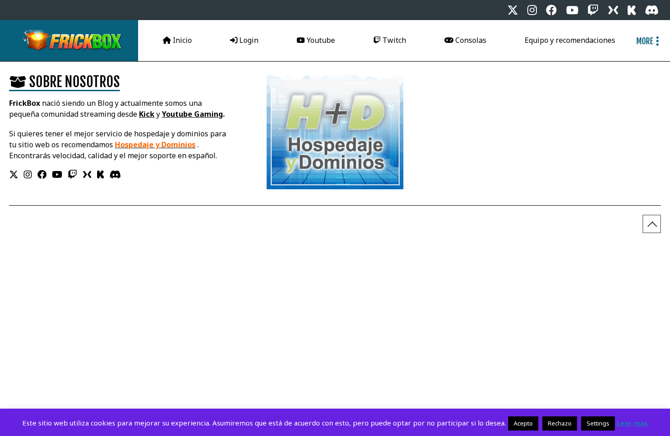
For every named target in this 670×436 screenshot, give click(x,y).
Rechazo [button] (560, 423)
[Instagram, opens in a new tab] (532, 10)
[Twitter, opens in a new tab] (512, 10)
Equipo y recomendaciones (570, 40)
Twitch (393, 40)
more (645, 41)
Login (247, 40)
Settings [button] (598, 423)
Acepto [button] (523, 423)
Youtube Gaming (192, 114)
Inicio (181, 40)
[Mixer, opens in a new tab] (613, 10)
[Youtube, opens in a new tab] (572, 10)
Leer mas (632, 423)
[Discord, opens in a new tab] (652, 10)
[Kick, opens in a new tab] (632, 10)
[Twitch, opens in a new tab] (593, 10)
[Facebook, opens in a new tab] (551, 10)
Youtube (320, 40)
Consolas (470, 40)
